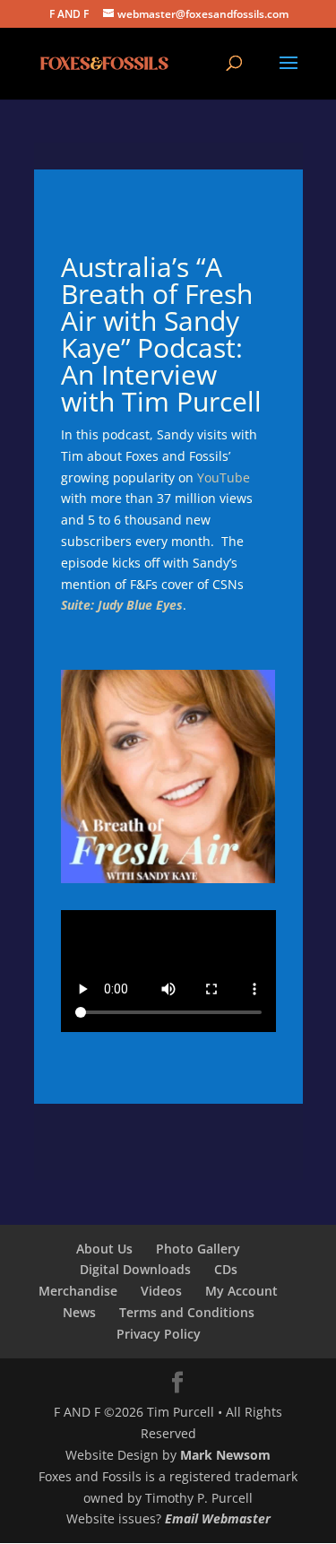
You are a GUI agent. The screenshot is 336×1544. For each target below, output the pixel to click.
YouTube (223, 477)
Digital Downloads (135, 1269)
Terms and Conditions (186, 1312)
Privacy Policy (158, 1333)
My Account (241, 1290)
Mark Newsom (225, 1454)
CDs (225, 1269)
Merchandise (78, 1290)
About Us (104, 1248)
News (79, 1312)
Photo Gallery (198, 1248)
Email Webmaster (218, 1518)
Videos (161, 1290)
